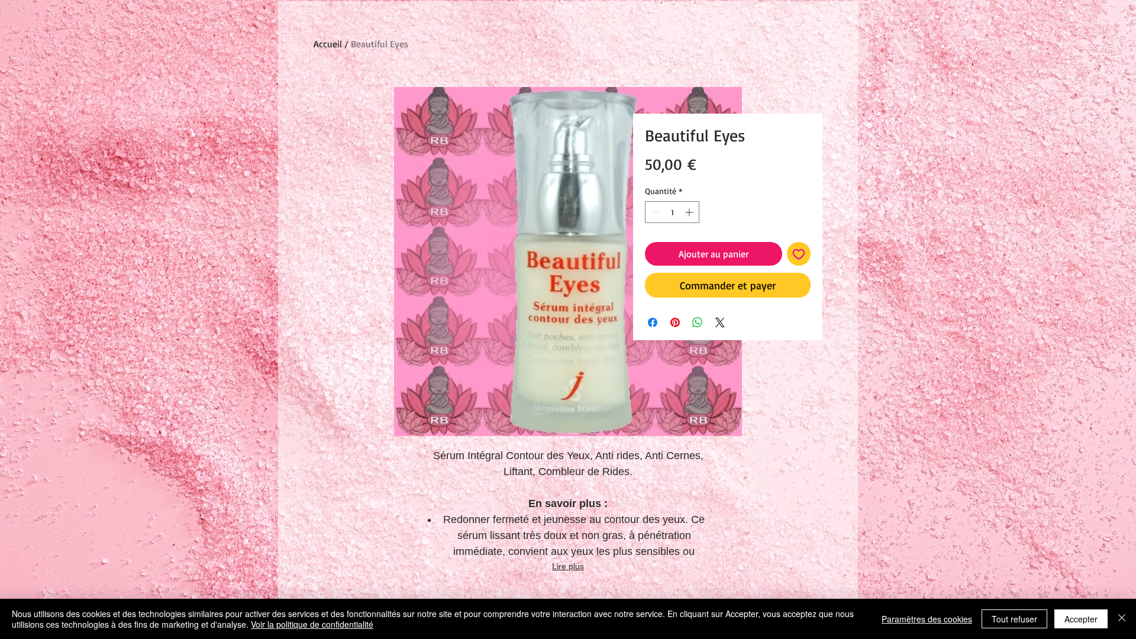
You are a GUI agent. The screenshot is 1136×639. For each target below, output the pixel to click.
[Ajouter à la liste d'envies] (799, 254)
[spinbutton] (672, 212)
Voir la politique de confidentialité (312, 624)
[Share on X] (720, 322)
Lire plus (568, 566)
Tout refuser (1014, 619)
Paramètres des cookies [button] (927, 619)
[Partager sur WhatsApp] (697, 322)
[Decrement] (654, 212)
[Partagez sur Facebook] (653, 322)
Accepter (1081, 619)
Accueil (328, 44)
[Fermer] (1122, 619)
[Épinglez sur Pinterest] (675, 322)
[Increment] (690, 212)
